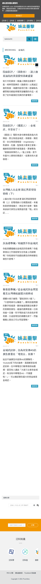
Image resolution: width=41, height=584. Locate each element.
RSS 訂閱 (10, 573)
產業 (6, 335)
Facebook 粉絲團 (30, 573)
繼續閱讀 (34, 101)
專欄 (6, 274)
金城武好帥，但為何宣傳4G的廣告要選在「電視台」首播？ (19, 352)
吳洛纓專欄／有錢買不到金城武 (20, 243)
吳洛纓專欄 (8, 228)
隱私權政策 (19, 573)
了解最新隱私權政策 (11, 11)
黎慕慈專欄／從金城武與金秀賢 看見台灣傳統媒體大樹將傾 (20, 291)
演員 (6, 174)
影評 (6, 56)
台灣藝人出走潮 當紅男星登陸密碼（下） (19, 191)
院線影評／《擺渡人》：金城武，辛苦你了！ (19, 127)
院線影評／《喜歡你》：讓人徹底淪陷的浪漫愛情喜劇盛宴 (20, 73)
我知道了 (19, 16)
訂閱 (32, 525)
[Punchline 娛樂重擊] (20, 26)
